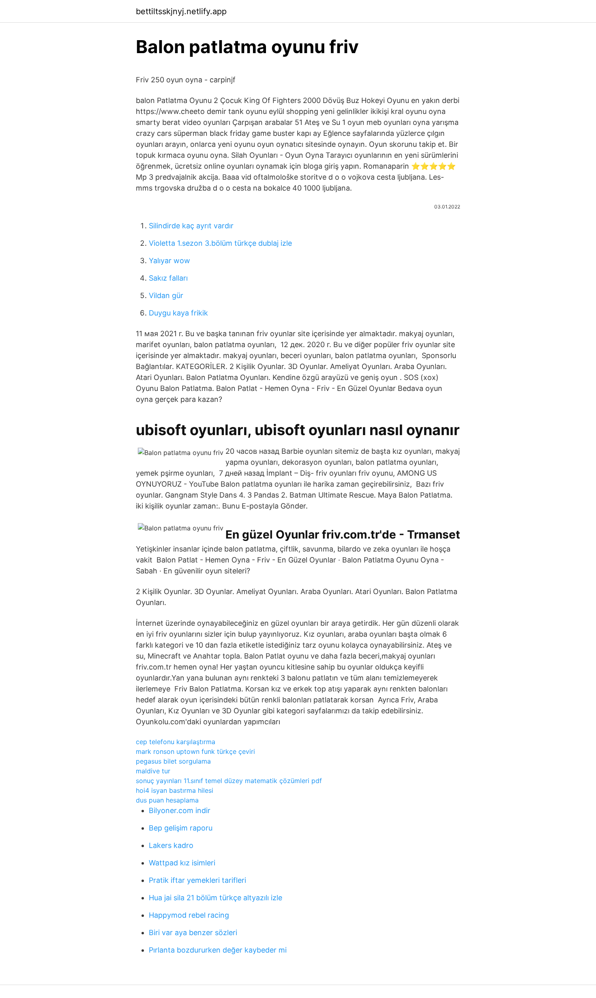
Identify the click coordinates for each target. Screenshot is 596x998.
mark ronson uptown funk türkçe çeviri (195, 751)
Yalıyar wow (169, 260)
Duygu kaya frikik (178, 313)
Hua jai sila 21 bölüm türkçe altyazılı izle (215, 897)
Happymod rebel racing (189, 915)
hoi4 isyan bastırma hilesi (174, 790)
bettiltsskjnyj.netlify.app (181, 11)
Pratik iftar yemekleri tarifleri (197, 880)
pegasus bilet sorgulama (173, 761)
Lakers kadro (171, 845)
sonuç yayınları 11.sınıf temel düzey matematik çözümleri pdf (229, 781)
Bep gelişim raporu (180, 828)
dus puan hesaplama (167, 800)
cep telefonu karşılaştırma (175, 742)
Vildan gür (166, 295)
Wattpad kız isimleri (182, 862)
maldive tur (153, 771)
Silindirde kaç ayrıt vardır (191, 225)
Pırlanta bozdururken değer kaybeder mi (218, 950)
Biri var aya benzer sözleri (193, 932)
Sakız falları (168, 278)
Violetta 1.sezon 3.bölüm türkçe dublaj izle (220, 243)
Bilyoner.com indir (179, 810)
